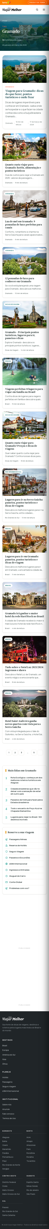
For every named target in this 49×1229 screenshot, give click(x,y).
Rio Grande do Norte (11, 1165)
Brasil (4, 1045)
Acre (29, 1137)
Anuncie (6, 1109)
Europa (5, 1050)
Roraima (30, 1157)
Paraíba (5, 1153)
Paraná (5, 1207)
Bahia (4, 1141)
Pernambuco (7, 1157)
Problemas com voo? (19, 888)
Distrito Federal (9, 1182)
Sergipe (5, 1169)
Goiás (4, 1186)
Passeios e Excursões (19, 857)
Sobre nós (6, 1104)
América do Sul (8, 1055)
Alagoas (5, 1137)
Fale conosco (8, 1114)
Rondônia (31, 1153)
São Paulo (31, 1194)
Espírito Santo (33, 1182)
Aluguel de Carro (17, 876)
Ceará (5, 1145)
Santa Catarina (8, 1215)
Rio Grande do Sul (10, 1211)
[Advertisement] (24, 922)
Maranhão (6, 1149)
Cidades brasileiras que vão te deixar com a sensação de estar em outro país (26, 791)
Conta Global (15, 882)
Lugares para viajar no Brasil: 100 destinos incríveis (26, 818)
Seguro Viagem (16, 851)
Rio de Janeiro (33, 1190)
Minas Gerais (32, 1186)
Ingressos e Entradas (19, 870)
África (4, 1064)
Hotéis (5, 1077)
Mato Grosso (8, 1190)
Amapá (29, 1141)
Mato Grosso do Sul (11, 1194)
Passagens (7, 1082)
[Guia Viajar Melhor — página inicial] (12, 10)
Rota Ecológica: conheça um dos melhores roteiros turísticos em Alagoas (26, 780)
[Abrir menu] (44, 9)
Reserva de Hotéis (18, 845)
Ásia (4, 1059)
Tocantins (31, 1161)
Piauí (4, 1161)
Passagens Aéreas (18, 839)
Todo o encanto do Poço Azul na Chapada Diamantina (26, 809)
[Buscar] (37, 9)
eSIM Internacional (18, 863)
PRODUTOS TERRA (37, 2)
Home (4, 20)
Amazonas (31, 1145)
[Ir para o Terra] (6, 2)
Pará (28, 1149)
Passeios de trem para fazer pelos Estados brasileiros (27, 801)
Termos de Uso (9, 1118)
